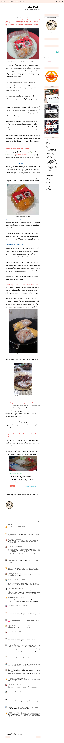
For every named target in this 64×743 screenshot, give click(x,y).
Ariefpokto (10, 567)
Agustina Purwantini (12, 698)
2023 (47, 143)
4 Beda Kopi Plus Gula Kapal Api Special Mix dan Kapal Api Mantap (51, 126)
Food (23, 14)
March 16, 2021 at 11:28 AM (21, 698)
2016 (47, 184)
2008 (47, 192)
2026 (47, 139)
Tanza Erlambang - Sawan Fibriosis (15, 637)
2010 (47, 189)
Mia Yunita (10, 539)
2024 (47, 142)
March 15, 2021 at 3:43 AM (27, 637)
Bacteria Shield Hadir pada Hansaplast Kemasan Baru (52, 161)
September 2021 (51, 152)
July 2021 (49, 154)
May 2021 (49, 156)
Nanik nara (10, 546)
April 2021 (49, 157)
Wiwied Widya (11, 611)
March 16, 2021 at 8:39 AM (18, 684)
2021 (47, 146)
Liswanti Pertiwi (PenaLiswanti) (14, 619)
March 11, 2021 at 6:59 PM (17, 539)
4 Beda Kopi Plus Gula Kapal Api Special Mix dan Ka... (52, 173)
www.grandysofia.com (12, 706)
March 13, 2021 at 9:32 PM (19, 611)
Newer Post (8, 736)
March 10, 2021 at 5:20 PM (20, 526)
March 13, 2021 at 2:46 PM (20, 579)
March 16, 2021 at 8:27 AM (20, 678)
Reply (9, 530)
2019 (47, 179)
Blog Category (23, 1)
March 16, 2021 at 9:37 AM (18, 691)
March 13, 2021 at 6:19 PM (18, 588)
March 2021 (50, 159)
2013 (47, 185)
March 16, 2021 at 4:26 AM (18, 655)
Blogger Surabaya (11, 526)
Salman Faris (10, 655)
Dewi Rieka (10, 573)
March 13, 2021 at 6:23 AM (17, 567)
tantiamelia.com (11, 579)
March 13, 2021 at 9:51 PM (26, 619)
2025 (47, 140)
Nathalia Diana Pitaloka (12, 605)
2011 (47, 188)
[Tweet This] (38, 521)
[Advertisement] (51, 210)
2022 (47, 145)
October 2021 (50, 150)
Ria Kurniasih (10, 712)
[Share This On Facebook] (37, 521)
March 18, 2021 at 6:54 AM (22, 706)
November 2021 (51, 149)
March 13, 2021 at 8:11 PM (22, 605)
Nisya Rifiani (10, 684)
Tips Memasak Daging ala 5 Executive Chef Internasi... (52, 167)
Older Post (38, 736)
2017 (47, 182)
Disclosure (16, 1)
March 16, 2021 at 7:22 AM (19, 669)
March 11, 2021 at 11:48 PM (17, 546)
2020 (47, 178)
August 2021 (50, 153)
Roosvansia (10, 691)
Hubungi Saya (10, 1)
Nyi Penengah (11, 631)
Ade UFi (32, 7)
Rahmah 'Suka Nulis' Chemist (14, 625)
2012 (47, 186)
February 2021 (50, 175)
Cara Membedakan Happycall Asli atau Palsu (51, 111)
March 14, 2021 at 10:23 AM (19, 631)
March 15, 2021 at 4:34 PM (24, 644)
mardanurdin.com (11, 597)
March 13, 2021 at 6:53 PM (20, 597)
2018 (47, 181)
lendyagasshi (10, 588)
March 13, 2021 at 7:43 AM (18, 573)
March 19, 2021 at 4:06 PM (18, 712)
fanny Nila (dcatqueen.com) (13, 644)
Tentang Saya (3, 1)
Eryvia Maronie (11, 669)
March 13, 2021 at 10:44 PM (25, 625)
